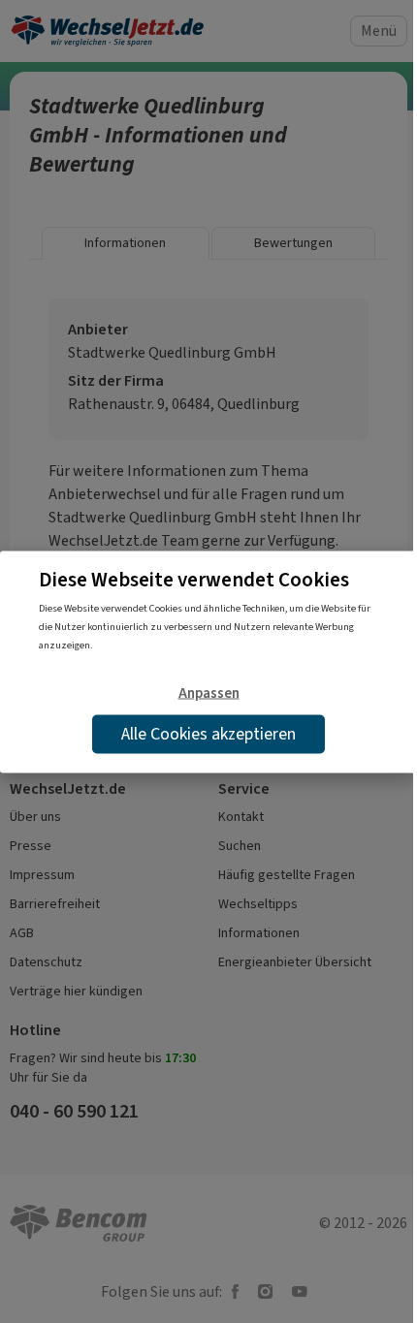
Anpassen (209, 693)
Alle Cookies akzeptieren (208, 732)
